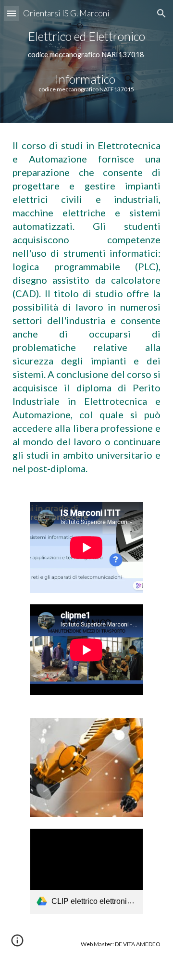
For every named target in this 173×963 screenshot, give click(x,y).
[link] (86, 870)
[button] (11, 13)
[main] (86, 61)
